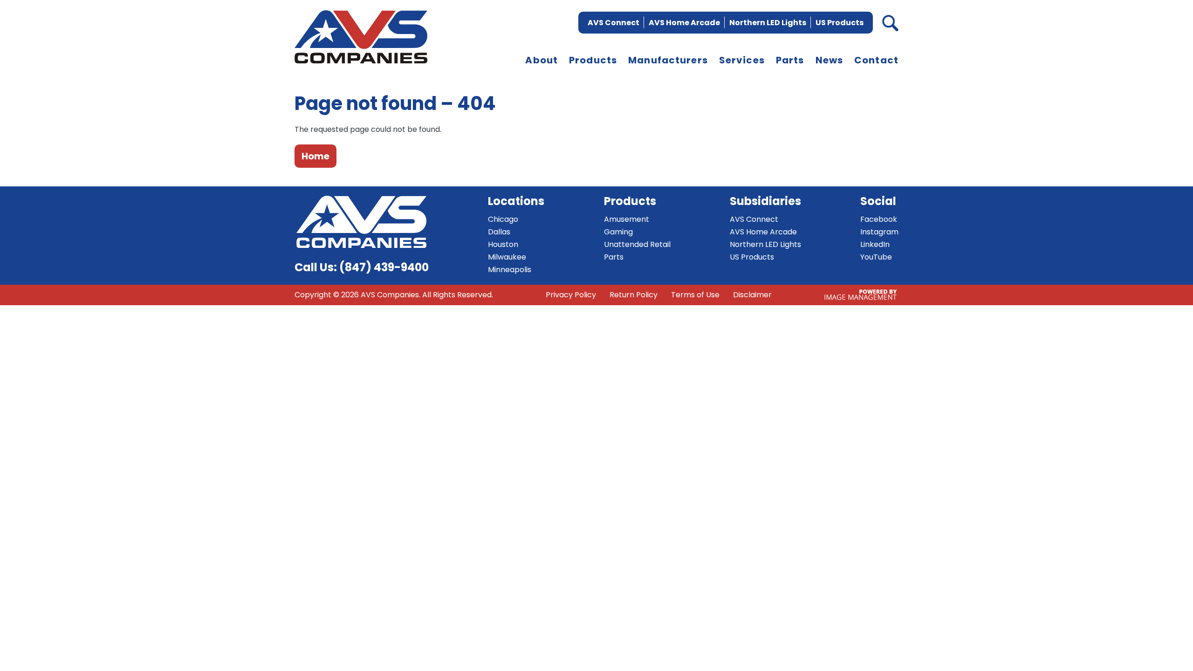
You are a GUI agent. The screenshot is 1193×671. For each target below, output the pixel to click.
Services (742, 60)
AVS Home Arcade (684, 22)
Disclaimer (752, 294)
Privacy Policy (571, 294)
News (829, 60)
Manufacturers (668, 60)
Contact (876, 60)
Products (593, 60)
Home (315, 156)
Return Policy (634, 294)
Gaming (618, 231)
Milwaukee (507, 257)
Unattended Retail (637, 244)
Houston (503, 244)
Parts (790, 60)
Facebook (878, 219)
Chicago (503, 219)
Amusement (626, 219)
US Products (840, 22)
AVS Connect (613, 22)
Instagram (879, 231)
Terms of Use (695, 294)
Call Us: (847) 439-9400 (362, 267)
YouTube (876, 257)
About (541, 60)
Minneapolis (509, 269)
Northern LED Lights (767, 22)
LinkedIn (875, 244)
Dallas (499, 231)
